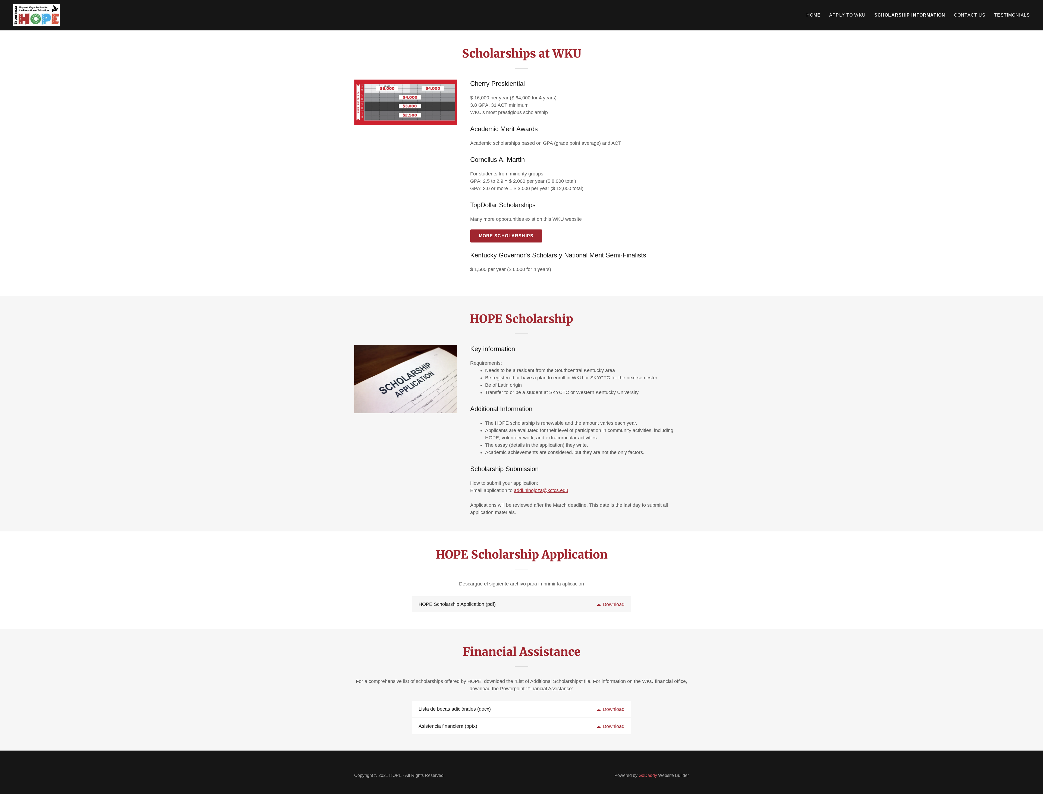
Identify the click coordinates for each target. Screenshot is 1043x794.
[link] (36, 15)
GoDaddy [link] (648, 775)
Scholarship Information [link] (909, 15)
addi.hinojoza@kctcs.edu (541, 490)
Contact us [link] (969, 15)
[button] (610, 604)
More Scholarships (506, 236)
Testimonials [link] (1012, 15)
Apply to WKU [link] (847, 15)
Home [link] (813, 15)
